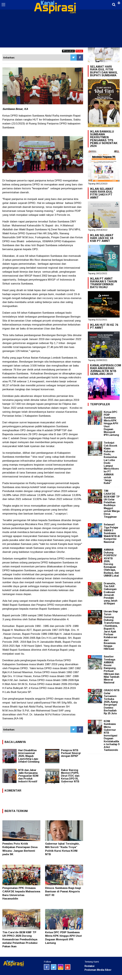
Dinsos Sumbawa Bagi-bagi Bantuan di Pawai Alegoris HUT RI (63, 891)
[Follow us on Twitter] (53, 967)
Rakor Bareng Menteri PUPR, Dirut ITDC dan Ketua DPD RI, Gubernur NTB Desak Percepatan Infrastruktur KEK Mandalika (62, 779)
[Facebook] (80, 57)
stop (79, 51)
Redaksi (89, 966)
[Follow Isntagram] (60, 967)
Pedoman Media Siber (98, 970)
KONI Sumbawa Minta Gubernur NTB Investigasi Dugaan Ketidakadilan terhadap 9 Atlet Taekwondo (111, 735)
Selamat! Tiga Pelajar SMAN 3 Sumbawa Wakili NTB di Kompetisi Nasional (112, 533)
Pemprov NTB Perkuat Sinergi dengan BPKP (71, 753)
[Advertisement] (61, 24)
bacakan (69, 51)
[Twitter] (73, 57)
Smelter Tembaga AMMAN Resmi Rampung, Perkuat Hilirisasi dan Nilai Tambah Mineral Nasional (111, 669)
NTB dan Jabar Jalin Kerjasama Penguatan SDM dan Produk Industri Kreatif (28, 776)
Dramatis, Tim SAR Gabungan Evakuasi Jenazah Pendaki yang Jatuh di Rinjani (110, 593)
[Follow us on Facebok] (46, 967)
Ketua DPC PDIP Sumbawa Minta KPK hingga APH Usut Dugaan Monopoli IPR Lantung (111, 423)
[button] (118, 1)
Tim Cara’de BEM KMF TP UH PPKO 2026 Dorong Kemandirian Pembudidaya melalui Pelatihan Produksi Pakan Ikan (19, 939)
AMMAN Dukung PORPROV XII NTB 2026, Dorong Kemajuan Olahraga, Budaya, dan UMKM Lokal (111, 562)
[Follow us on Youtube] (67, 967)
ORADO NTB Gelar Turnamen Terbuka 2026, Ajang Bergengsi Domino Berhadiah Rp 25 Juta (111, 702)
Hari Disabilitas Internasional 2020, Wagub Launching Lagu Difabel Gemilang (28, 756)
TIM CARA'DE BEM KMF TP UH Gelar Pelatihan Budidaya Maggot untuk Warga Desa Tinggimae (112, 503)
